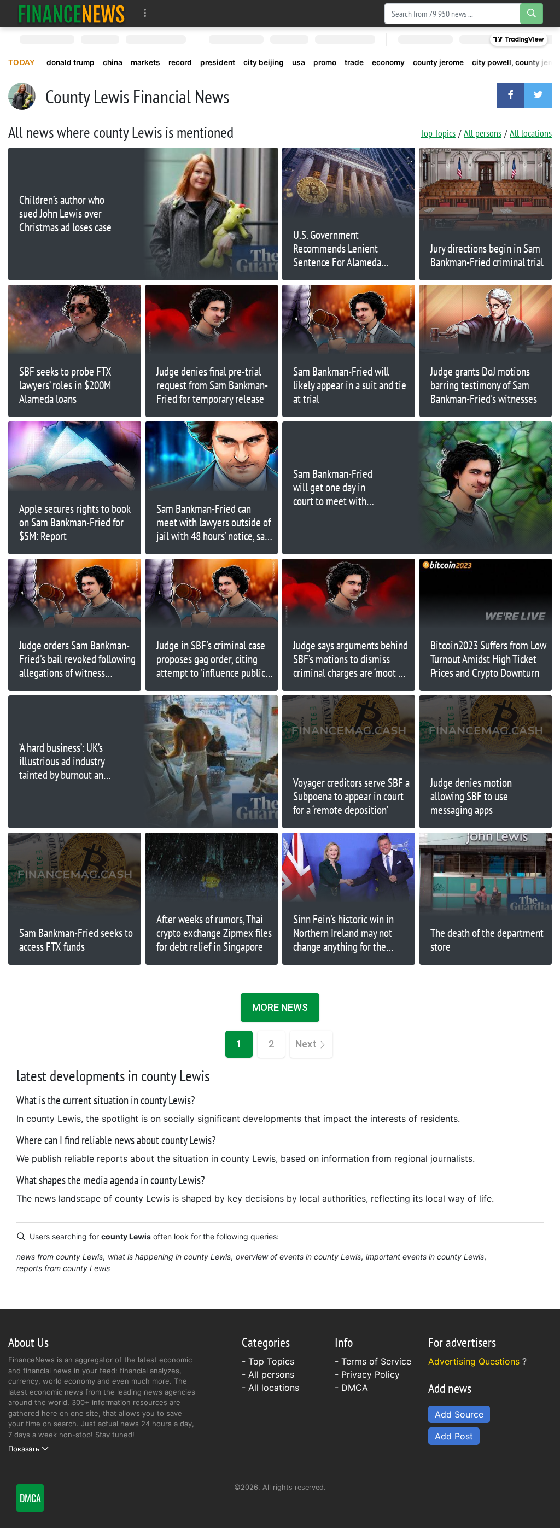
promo (324, 62)
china (112, 62)
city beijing (263, 62)
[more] (145, 13)
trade (354, 62)
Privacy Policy (370, 1374)
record (180, 62)
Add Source (459, 1414)
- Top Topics (268, 1361)
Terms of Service (376, 1361)
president (217, 62)
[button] (510, 95)
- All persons (268, 1374)
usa (298, 62)
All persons (482, 133)
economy (388, 62)
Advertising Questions (474, 1361)
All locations (531, 133)
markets (145, 62)
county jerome (438, 62)
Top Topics (438, 133)
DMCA (354, 1387)
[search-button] (531, 13)
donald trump (70, 62)
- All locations (270, 1387)
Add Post (454, 1436)
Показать (23, 1448)
